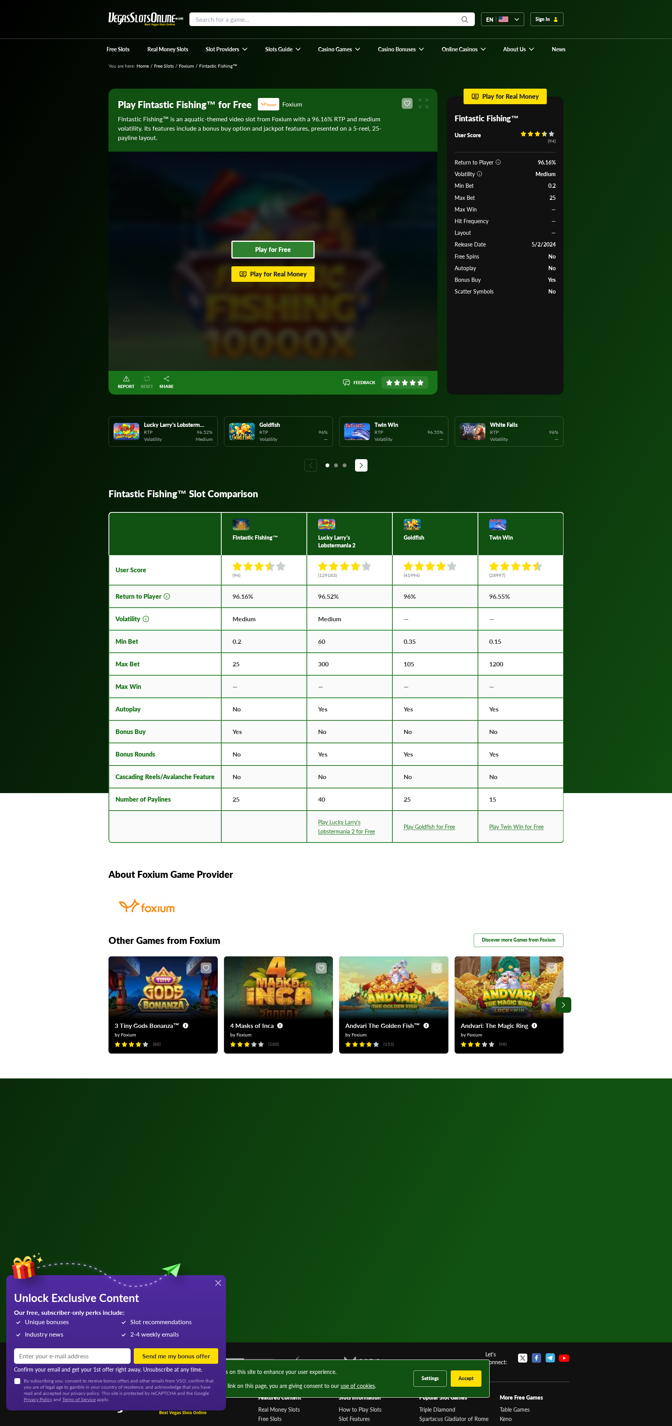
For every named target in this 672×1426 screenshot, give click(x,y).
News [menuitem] (558, 49)
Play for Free (273, 249)
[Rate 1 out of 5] (389, 382)
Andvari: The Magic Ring (494, 1025)
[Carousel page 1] (327, 465)
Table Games (515, 1409)
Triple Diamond (437, 1409)
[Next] (361, 465)
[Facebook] (536, 1358)
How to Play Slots (360, 1409)
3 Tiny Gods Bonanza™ (147, 1025)
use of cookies (358, 1385)
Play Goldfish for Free (429, 826)
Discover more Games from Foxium (518, 940)
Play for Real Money (278, 273)
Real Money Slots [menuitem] (167, 49)
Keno (506, 1419)
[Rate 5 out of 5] (420, 382)
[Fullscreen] (423, 103)
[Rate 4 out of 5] (413, 382)
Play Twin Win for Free (516, 826)
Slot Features (354, 1419)
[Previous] (310, 465)
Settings (430, 1378)
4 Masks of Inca (252, 1025)
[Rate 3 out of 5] (405, 382)
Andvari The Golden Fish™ (382, 1025)
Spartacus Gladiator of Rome (453, 1419)
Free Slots (164, 66)
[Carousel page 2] (336, 465)
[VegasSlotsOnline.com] (145, 19)
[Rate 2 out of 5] (397, 382)
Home (142, 66)
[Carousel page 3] (344, 465)
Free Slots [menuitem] (118, 49)
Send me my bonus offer (176, 1355)
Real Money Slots (279, 1409)
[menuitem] (227, 49)
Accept (466, 1378)
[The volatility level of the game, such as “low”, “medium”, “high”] (479, 174)
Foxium (186, 66)
